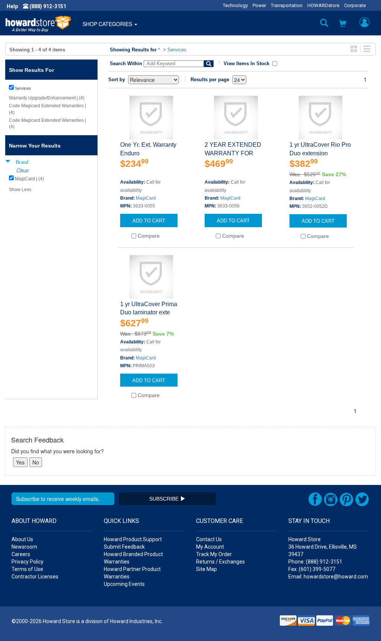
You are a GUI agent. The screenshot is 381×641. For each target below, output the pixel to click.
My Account (210, 547)
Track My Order (214, 554)
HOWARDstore (323, 5)
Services (176, 50)
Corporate (355, 5)
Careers (21, 554)
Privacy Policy (28, 562)
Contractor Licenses (35, 577)
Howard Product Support (133, 539)
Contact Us (209, 539)
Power (259, 5)
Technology (235, 5)
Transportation (286, 5)
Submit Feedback (124, 547)
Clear (22, 170)
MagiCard (146, 198)
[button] (342, 24)
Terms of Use (27, 569)
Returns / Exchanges (220, 562)
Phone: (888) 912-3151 (315, 562)
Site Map (206, 569)
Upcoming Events (124, 584)
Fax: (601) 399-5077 (311, 569)
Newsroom (24, 547)
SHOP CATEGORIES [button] (108, 24)
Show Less (20, 189)
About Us (22, 539)
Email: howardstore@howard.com (328, 577)
